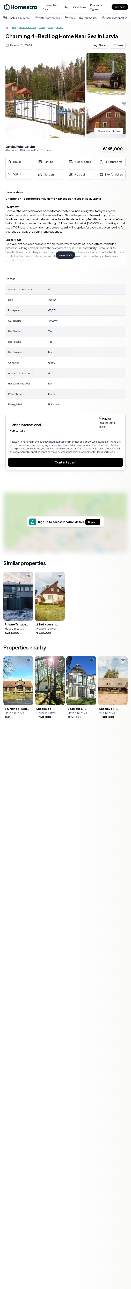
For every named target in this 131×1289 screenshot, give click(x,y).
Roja (50, 27)
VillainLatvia (107, 713)
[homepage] (7, 27)
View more (65, 255)
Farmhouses (91, 17)
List (14, 27)
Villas (72, 17)
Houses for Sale (50, 7)
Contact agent (65, 462)
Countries (79, 7)
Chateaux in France (19, 17)
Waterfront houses (49, 17)
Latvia (42, 27)
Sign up (92, 521)
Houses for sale (27, 27)
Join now (120, 6)
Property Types (96, 7)
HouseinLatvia (14, 628)
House (59, 27)
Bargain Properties (116, 17)
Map (66, 7)
